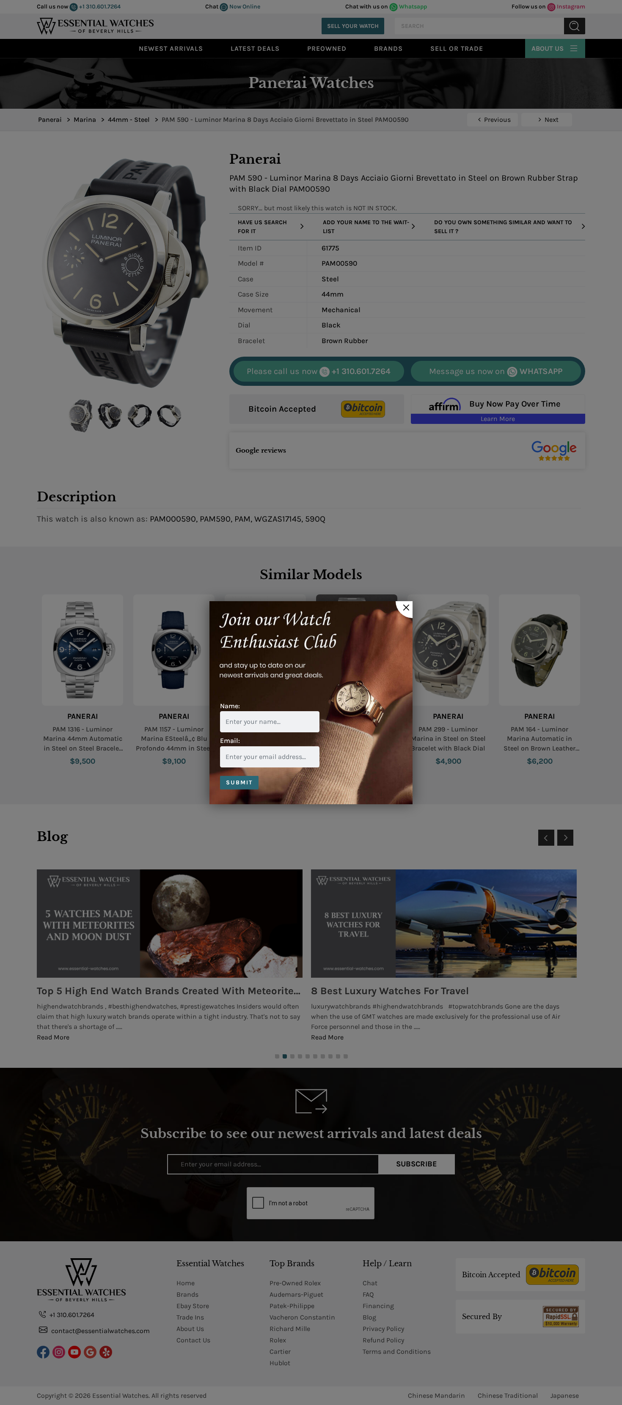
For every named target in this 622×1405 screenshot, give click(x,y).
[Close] (404, 609)
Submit (239, 782)
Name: (230, 706)
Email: (230, 741)
